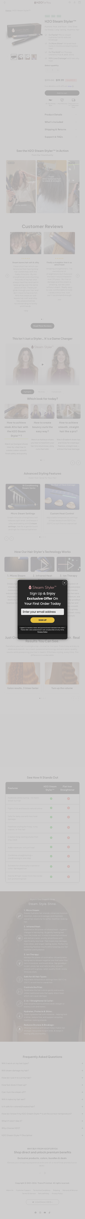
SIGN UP (43, 620)
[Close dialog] (65, 583)
